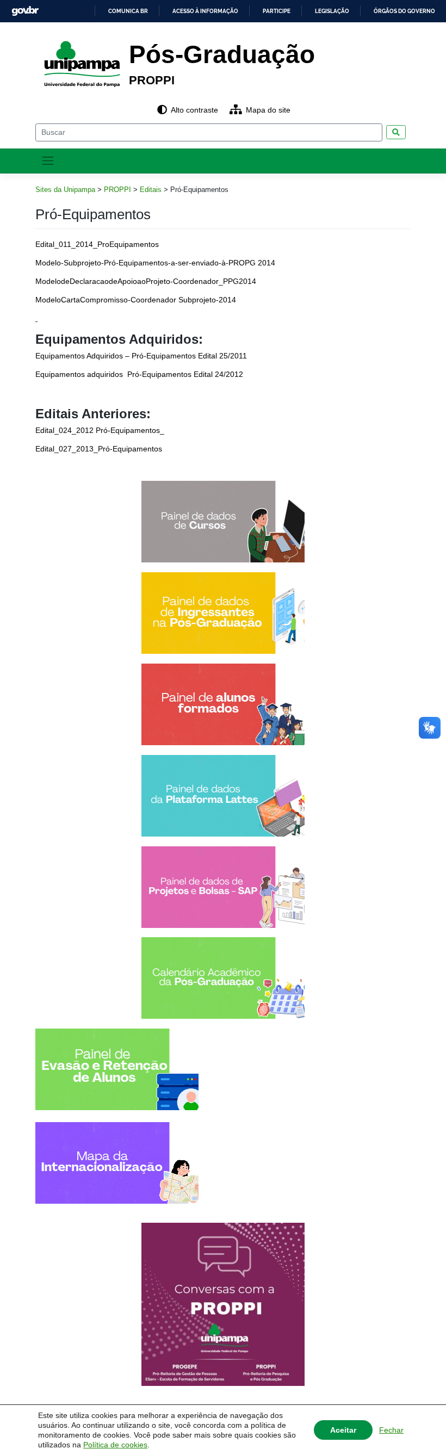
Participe (276, 11)
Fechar (391, 1430)
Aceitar (343, 1430)
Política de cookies (115, 1444)
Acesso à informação (205, 11)
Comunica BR (128, 11)
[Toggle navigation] (47, 161)
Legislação (332, 11)
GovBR (25, 11)
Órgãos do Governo (404, 11)
